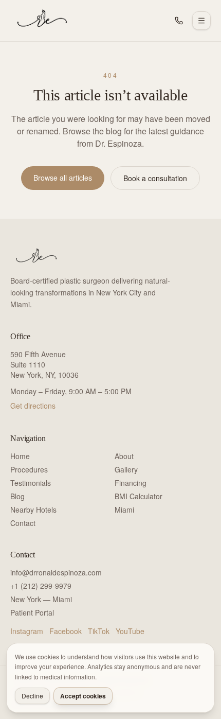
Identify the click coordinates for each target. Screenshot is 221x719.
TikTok (98, 631)
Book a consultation (155, 178)
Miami (124, 509)
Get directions (33, 405)
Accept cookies (83, 695)
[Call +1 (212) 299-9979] (179, 20)
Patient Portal (32, 612)
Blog (17, 496)
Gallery (126, 469)
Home (20, 456)
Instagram (26, 631)
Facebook (65, 631)
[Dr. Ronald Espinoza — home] (40, 20)
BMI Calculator (138, 496)
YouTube (130, 631)
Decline (32, 695)
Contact (22, 523)
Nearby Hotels (33, 509)
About (124, 456)
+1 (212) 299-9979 (40, 586)
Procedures (29, 469)
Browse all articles (62, 177)
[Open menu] (201, 20)
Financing (130, 483)
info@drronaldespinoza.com (56, 572)
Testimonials (30, 483)
